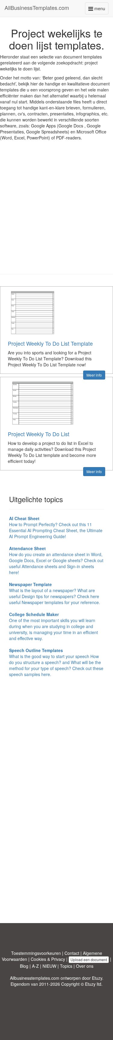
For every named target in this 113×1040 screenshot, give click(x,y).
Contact (71, 953)
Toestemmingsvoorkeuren (36, 953)
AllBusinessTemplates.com (37, 7)
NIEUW (49, 966)
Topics (66, 966)
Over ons (84, 966)
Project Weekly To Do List (38, 434)
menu (100, 9)
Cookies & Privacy (48, 959)
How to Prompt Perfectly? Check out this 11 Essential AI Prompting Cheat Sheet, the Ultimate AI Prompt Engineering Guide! (55, 527)
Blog (24, 966)
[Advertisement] (56, 212)
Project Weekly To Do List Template (50, 343)
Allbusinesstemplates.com (34, 978)
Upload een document (89, 959)
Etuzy (97, 978)
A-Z (35, 966)
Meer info (94, 374)
